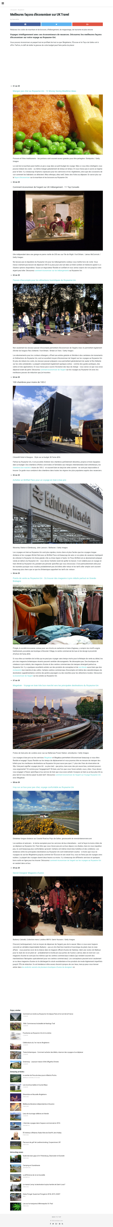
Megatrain (48, 758)
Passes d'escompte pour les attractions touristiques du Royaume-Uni (44, 280)
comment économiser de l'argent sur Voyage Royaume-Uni (78, 775)
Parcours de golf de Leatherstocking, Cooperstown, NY (42, 1142)
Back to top (56, 1217)
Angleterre (21, 10)
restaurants (17, 670)
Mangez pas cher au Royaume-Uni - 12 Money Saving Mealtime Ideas (44, 91)
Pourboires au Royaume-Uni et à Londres (37, 1033)
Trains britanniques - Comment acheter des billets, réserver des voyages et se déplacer (53, 1052)
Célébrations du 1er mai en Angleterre (36, 1043)
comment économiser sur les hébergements (52, 270)
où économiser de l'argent (23, 676)
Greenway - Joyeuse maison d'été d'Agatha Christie (41, 1062)
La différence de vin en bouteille (34, 1175)
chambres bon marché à (22, 468)
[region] (56, 66)
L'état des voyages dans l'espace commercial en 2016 (41, 1123)
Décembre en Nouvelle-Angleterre (35, 1094)
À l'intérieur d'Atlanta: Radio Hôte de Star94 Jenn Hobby (42, 1133)
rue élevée (83, 667)
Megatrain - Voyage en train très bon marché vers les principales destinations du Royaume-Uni (55, 685)
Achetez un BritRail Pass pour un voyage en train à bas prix (39, 480)
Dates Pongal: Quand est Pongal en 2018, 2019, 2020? (41, 1194)
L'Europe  (13, 10)
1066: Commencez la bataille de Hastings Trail (39, 1023)
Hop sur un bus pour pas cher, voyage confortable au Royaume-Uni (43, 787)
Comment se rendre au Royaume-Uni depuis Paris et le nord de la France (48, 1014)
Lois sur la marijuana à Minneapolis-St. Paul (38, 1203)
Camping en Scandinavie (31, 1165)
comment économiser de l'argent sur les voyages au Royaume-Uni (75, 860)
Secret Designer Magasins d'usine (28, 873)
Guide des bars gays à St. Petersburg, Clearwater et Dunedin (44, 1156)
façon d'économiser (22, 177)
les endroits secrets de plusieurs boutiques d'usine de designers (47, 967)
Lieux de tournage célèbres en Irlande (36, 1114)
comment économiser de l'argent (53, 370)
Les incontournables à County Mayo (35, 1085)
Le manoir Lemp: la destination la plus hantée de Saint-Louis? (44, 1184)
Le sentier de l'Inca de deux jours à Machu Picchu (39, 1075)
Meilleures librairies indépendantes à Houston (38, 1104)
